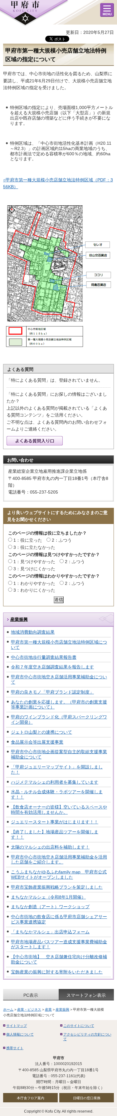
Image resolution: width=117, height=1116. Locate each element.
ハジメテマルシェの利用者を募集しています (54, 782)
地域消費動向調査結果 (33, 632)
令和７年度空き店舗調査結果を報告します (52, 666)
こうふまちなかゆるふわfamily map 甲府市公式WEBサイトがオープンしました (59, 874)
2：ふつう (62, 540)
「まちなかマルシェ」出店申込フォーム (50, 931)
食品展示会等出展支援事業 (37, 742)
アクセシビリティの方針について (87, 1036)
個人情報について (20, 1034)
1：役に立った (27, 540)
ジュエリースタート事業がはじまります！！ (54, 821)
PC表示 (30, 995)
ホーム (8, 1009)
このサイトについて (78, 1025)
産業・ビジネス (29, 1009)
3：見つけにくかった (34, 568)
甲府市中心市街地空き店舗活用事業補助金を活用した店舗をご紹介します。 (59, 859)
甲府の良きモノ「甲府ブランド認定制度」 (52, 692)
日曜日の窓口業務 (86, 1098)
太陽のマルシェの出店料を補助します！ (50, 847)
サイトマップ (16, 1025)
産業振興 (19, 619)
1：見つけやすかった (34, 561)
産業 (48, 1009)
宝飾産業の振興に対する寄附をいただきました (57, 971)
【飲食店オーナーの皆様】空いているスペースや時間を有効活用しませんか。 (59, 809)
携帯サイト (14, 1048)
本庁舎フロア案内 (30, 1098)
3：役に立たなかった (34, 547)
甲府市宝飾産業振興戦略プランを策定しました (57, 887)
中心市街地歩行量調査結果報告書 (43, 657)
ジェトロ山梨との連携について (41, 732)
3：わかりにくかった (34, 590)
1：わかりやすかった (34, 583)
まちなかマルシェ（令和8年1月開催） (48, 897)
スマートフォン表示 (86, 995)
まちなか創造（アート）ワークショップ (50, 906)
